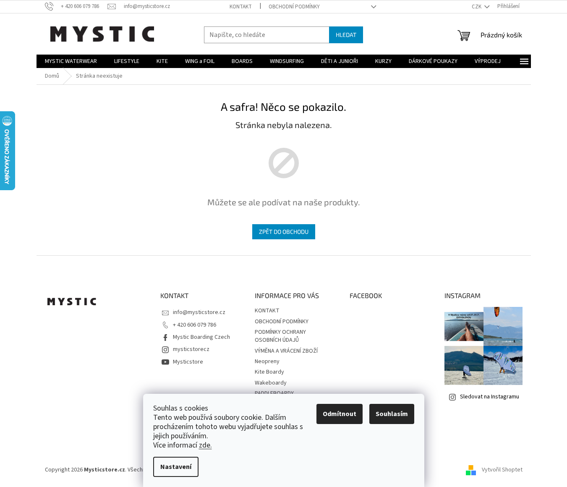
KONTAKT (241, 6)
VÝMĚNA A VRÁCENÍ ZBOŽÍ (286, 351)
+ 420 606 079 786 (194, 325)
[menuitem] (71, 61)
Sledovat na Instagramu (489, 397)
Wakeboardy (271, 383)
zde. (205, 445)
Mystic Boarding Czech (201, 337)
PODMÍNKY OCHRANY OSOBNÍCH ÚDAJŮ (280, 336)
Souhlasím (392, 414)
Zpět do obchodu (283, 231)
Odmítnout (339, 414)
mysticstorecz (191, 349)
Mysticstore (188, 362)
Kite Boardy (269, 372)
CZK (477, 6)
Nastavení (175, 466)
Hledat (346, 34)
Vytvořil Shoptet (502, 470)
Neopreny (267, 361)
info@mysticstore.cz (199, 312)
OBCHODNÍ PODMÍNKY (294, 6)
